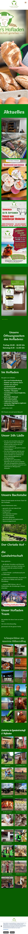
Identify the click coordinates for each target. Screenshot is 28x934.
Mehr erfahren (5, 319)
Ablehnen (12, 932)
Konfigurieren (5, 929)
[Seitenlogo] (14, 4)
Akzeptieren (6, 932)
